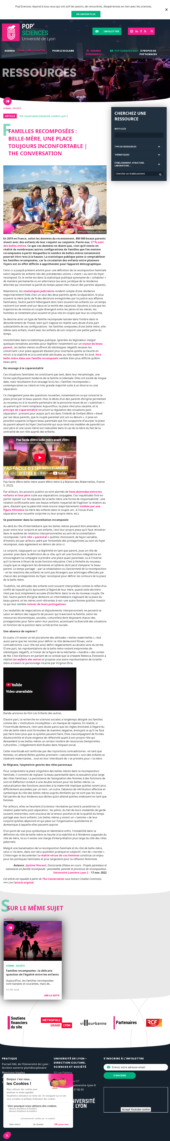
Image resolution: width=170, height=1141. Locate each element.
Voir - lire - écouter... (32, 50)
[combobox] (139, 173)
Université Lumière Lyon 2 (71, 872)
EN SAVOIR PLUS (85, 14)
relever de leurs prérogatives (46, 604)
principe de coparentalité (20, 410)
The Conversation (53, 879)
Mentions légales (13, 1072)
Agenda (9, 50)
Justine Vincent (36, 865)
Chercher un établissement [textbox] (130, 173)
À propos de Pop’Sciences (148, 52)
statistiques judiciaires (38, 291)
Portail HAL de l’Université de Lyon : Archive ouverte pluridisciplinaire (25, 1066)
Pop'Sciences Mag (126, 50)
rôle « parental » (38, 537)
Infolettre (111, 31)
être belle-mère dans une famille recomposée (52, 356)
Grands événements (94, 52)
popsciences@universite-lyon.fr (75, 1085)
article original (24, 882)
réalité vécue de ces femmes (60, 855)
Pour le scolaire (63, 50)
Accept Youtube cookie (136, 1109)
